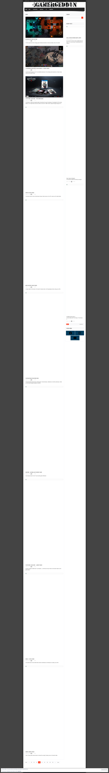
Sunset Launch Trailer (29, 751)
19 (36, 762)
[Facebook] (70, 333)
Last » (58, 762)
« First (26, 762)
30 (47, 762)
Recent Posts (69, 23)
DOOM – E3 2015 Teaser (29, 659)
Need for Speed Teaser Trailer (31, 285)
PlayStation (35, 9)
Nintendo (41, 9)
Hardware (51, 9)
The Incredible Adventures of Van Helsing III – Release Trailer (37, 68)
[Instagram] (79, 333)
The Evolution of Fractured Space (32, 378)
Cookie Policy (19, 771)
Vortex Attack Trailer (29, 192)
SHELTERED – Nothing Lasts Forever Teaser (33, 472)
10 (31, 762)
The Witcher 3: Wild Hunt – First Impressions (34, 98)
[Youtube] (75, 338)
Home (26, 9)
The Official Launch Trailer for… (71, 316)
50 (52, 762)
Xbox (29, 9)
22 (44, 762)
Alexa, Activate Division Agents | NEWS (73, 38)
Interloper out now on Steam (31, 39)
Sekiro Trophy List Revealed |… (70, 178)
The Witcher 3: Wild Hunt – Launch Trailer (33, 565)
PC (46, 9)
